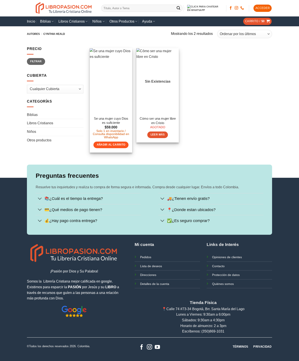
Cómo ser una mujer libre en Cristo (158, 121)
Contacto (218, 266)
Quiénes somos (223, 284)
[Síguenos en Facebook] (230, 8)
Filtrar (36, 61)
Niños (97, 21)
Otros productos (39, 140)
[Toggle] (40, 199)
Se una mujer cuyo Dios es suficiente (111, 121)
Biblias (45, 21)
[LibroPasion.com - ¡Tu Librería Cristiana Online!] (64, 8)
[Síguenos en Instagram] (236, 8)
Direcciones (148, 275)
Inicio (31, 21)
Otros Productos (121, 21)
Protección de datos (226, 275)
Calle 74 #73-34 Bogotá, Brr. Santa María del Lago (205, 309)
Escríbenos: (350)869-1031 (203, 331)
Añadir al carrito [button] (111, 144)
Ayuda (147, 21)
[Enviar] (178, 8)
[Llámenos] (242, 8)
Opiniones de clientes (227, 257)
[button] (262, 8)
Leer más (158, 134)
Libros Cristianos (71, 21)
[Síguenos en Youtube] (157, 347)
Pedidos (145, 257)
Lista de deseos (151, 266)
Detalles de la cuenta (154, 284)
